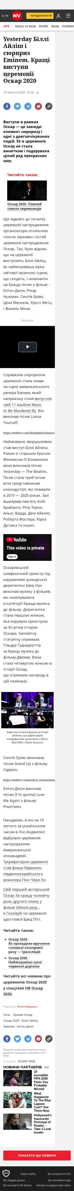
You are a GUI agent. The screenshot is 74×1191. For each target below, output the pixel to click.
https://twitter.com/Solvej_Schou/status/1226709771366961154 (27, 780)
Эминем (9, 1026)
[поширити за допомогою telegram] (27, 106)
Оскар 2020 (11, 1021)
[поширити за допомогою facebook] (6, 106)
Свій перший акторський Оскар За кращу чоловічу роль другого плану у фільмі (26, 901)
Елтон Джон (25, 1026)
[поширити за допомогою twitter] (17, 106)
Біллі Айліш (30, 1021)
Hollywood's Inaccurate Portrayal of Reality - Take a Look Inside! (43, 1124)
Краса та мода (25, 26)
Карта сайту (28, 1174)
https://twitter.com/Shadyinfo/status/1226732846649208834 (27, 433)
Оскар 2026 (26, 1061)
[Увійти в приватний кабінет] (57, 16)
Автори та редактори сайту (53, 1185)
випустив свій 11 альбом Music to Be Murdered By (27, 404)
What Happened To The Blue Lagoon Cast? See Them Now (42, 1102)
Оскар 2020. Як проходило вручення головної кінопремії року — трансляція (29, 945)
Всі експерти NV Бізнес (17, 1185)
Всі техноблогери (59, 1180)
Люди (55, 26)
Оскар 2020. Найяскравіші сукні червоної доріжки (25, 962)
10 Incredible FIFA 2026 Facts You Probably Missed (41, 1080)
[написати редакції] (38, 106)
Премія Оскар (22, 1015)
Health (43, 26)
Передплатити (41, 15)
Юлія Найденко (27, 1006)
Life (6, 26)
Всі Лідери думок (14, 1180)
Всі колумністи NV (59, 1174)
